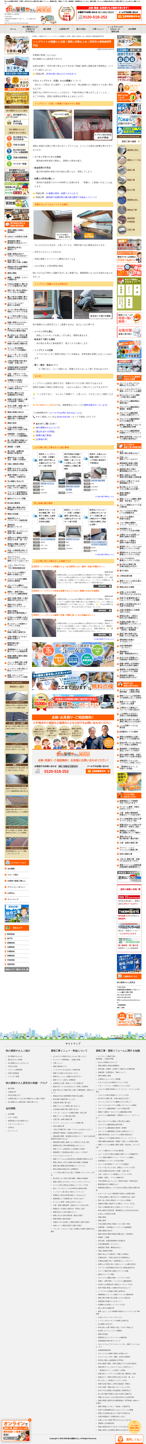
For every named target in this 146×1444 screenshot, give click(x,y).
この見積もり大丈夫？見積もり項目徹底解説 (129, 715)
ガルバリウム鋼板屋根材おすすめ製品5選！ (130, 420)
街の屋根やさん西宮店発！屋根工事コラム (23, 1102)
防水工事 (131, 190)
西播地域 (10, 956)
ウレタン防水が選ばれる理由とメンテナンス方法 (17, 310)
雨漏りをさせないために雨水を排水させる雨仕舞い (116, 1397)
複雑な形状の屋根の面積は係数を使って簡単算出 (115, 1234)
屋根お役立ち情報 (127, 587)
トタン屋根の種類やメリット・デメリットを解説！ (116, 1157)
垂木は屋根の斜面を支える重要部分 (66, 1169)
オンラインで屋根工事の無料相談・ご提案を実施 (130, 691)
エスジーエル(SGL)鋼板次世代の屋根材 (17, 580)
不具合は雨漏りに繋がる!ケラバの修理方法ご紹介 (17, 285)
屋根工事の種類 (129, 141)
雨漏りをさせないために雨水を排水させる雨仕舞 (17, 469)
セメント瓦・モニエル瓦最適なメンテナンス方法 (17, 355)
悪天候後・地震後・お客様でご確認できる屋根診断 (116, 1069)
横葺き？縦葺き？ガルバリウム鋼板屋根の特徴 (130, 426)
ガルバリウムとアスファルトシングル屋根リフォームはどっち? (18, 559)
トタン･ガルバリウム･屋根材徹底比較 (16, 566)
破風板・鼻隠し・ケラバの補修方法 (111, 1177)
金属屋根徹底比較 (104, 1350)
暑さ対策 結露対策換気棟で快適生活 (15, 452)
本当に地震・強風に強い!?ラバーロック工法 (114, 1387)
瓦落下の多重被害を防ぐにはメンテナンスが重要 (130, 599)
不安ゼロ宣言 (13, 1066)
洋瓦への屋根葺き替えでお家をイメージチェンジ (17, 551)
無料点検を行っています (95, 405)
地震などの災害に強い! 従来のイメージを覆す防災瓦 (117, 1264)
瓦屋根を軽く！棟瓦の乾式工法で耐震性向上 (114, 1257)
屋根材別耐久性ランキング (14, 526)
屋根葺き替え (133, 150)
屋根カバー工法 (134, 160)
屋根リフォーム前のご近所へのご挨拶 (128, 703)
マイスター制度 (13, 1076)
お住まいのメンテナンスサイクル (110, 1317)
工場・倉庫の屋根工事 (129, 843)
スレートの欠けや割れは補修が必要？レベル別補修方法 (118, 1154)
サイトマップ (12, 899)
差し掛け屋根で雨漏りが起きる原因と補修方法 (115, 1394)
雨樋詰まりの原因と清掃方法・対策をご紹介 (69, 1209)
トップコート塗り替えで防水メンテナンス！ (17, 670)
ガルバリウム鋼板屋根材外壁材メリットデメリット (130, 432)
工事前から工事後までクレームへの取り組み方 (130, 709)
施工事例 (47, 29)
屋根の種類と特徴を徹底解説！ (15, 231)
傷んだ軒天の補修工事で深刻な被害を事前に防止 (17, 298)
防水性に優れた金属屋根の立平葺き (111, 1360)
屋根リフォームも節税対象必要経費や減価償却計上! (130, 866)
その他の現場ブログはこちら (103, 639)
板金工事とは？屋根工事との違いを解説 (17, 261)
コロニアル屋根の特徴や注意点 (127, 518)
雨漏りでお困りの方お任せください (66, 1073)
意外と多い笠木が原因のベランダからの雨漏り (17, 291)
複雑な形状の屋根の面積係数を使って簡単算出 (17, 418)
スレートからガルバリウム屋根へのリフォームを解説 (130, 390)
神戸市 (10, 938)
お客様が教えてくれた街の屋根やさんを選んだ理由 (26, 1098)
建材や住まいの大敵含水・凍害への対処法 (16, 459)
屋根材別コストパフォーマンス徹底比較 (17, 519)
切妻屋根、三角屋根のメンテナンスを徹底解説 (17, 435)
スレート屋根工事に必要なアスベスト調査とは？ (17, 663)
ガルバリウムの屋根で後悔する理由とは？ (16, 573)
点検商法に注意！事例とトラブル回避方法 (68, 1083)
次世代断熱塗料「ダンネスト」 (126, 647)
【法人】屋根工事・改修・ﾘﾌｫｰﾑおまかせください (130, 860)
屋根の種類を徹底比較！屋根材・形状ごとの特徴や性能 (118, 1141)
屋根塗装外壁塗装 (131, 220)
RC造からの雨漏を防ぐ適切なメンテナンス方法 (115, 1284)
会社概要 (132, 29)
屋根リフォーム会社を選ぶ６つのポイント (130, 582)
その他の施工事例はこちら (104, 496)
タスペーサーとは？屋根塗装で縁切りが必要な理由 (116, 1193)
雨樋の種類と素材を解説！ (62, 1219)
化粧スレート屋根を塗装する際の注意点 (128, 541)
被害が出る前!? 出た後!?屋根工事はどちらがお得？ (130, 721)
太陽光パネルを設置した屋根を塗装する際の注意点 (71, 1222)
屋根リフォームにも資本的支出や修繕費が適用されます (73, 1159)
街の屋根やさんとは (15, 1056)
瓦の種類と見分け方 (15, 481)
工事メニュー (98, 29)
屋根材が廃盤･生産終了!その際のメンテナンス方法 (116, 1204)
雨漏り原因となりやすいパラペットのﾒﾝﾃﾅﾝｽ (17, 323)
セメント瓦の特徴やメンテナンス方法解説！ (17, 349)
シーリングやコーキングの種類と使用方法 (17, 387)
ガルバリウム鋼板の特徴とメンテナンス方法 (17, 586)
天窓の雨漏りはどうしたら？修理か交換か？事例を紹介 (118, 1181)
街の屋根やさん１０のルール (18, 1063)
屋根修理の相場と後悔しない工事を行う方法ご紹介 (71, 1142)
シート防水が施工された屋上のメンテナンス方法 (17, 317)
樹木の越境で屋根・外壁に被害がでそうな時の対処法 (130, 756)
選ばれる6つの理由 (45, 431)
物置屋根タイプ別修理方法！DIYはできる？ (129, 802)
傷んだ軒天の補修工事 (106, 1308)
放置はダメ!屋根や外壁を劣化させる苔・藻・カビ (17, 539)
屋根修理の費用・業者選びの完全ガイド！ (17, 242)
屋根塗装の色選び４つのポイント (127, 641)
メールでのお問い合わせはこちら (65, 413)
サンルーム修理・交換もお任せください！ (130, 808)
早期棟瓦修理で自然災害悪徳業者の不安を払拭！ (17, 368)
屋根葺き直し (133, 200)
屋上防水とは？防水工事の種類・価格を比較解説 (17, 336)
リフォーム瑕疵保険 (15, 1070)
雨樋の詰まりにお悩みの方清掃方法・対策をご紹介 (130, 826)
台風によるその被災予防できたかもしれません (130, 593)
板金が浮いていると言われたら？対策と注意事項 (130, 744)
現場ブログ (43, 36)
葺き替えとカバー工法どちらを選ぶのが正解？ (130, 488)
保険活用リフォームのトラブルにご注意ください (130, 761)
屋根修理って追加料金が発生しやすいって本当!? (130, 750)
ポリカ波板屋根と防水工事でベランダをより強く (130, 820)
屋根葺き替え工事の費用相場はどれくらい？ (130, 470)
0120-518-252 (63, 417)
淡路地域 (10, 964)
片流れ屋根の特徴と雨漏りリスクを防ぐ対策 (17, 428)
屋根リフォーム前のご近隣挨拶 (64, 1080)
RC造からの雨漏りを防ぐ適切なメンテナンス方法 (17, 618)
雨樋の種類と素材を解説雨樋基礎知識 (17, 657)
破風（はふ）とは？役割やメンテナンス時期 (17, 676)
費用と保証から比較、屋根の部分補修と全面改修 (130, 476)
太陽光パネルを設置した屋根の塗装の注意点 (130, 536)
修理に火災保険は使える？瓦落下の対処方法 (130, 605)
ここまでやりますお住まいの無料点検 (115, 29)
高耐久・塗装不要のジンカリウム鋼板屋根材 (17, 593)
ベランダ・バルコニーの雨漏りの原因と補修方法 (17, 343)
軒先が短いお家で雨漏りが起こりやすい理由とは (17, 487)
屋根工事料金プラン (60, 1066)
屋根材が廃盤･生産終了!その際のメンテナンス (17, 545)
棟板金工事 (132, 210)
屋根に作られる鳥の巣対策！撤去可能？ (130, 838)
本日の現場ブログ (14, 1095)
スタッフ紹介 (12, 875)
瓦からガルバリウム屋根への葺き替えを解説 (130, 396)
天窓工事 (131, 230)
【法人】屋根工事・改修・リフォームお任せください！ (73, 1129)
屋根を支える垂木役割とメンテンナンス (16, 605)
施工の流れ (81, 29)
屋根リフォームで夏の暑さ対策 (64, 1116)
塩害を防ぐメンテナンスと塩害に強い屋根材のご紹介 (117, 1374)
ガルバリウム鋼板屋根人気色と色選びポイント (130, 414)
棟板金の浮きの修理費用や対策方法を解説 (17, 268)
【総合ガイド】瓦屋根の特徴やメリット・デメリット (117, 1138)
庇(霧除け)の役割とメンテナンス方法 (15, 381)
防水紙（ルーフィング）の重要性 (110, 1331)
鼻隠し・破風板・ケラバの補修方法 (17, 278)
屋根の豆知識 (12, 514)
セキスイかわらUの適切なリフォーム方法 (113, 1082)
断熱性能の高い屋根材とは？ (13, 644)
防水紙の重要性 (13, 503)
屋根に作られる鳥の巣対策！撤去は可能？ (68, 1215)
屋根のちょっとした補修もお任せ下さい (67, 1076)
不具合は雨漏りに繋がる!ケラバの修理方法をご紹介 (116, 1197)
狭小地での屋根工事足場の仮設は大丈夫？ (129, 565)
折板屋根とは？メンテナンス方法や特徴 (130, 530)
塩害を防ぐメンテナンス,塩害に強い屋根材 (17, 532)
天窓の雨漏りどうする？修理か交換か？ (17, 638)
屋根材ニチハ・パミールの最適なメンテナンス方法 (130, 547)
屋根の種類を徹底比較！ (125, 494)
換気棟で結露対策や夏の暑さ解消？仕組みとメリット (71, 197)
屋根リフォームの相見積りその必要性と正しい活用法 (130, 697)
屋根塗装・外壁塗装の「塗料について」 (112, 1072)
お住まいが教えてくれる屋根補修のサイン (130, 482)
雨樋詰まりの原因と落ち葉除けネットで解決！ (130, 832)
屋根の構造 (12, 273)
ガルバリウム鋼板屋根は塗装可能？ (130, 402)
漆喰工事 (131, 170)
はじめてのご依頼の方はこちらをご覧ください (70, 1056)
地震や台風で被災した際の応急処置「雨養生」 (17, 400)
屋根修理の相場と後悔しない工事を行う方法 (129, 464)
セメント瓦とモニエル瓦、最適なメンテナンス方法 (116, 1167)
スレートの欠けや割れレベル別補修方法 (129, 512)
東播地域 (10, 943)
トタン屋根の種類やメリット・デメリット (129, 524)
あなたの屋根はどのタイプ (107, 1062)
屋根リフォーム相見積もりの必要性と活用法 (69, 1149)
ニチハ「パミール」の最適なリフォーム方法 (114, 1086)
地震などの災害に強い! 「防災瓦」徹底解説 (129, 629)
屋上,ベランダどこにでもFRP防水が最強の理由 (17, 330)
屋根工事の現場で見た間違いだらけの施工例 (129, 635)
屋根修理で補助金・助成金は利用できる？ (129, 676)
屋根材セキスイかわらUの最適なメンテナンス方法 (130, 553)
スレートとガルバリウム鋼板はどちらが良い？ (130, 384)
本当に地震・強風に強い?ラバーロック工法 (18, 407)
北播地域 (10, 947)
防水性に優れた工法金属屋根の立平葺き (15, 394)
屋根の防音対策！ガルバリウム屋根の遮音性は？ (130, 438)
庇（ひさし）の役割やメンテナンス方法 (17, 625)
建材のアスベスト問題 (16, 499)
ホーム (13, 29)
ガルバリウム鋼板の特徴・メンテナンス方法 (114, 1278)
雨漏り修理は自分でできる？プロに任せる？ (17, 255)
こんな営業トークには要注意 (129, 726)
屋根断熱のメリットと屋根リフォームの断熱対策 (17, 650)
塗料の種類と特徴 (128, 889)
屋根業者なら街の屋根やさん (18, 1121)
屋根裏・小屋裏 (13, 447)
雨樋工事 (131, 180)
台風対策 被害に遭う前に (62, 1102)
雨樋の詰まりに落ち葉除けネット (65, 1212)
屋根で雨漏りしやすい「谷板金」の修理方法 (16, 476)
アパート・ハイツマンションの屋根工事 (129, 849)
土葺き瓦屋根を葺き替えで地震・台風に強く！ (17, 362)
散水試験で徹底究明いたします (64, 1099)
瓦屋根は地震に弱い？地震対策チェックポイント (130, 623)
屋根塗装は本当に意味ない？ (14, 248)
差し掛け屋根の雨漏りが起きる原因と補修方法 (17, 441)
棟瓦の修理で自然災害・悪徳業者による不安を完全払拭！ (119, 1210)
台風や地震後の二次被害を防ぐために (130, 611)
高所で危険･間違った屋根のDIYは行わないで (114, 1288)
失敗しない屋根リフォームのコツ (129, 458)
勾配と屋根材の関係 (15, 464)
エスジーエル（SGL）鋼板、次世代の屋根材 (114, 1357)
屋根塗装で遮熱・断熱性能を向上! (129, 653)
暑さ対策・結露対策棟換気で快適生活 (111, 1241)
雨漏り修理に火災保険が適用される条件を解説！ (130, 664)
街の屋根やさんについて (47, 427)
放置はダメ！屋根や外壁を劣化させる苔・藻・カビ (116, 1377)
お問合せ (11, 893)
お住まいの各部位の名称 (17, 237)
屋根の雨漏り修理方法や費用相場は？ (17, 612)
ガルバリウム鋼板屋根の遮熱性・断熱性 (130, 408)
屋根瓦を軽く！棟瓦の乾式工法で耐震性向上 (129, 617)
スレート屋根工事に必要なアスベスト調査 (113, 1271)
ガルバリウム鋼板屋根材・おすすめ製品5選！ (114, 1108)
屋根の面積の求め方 (15, 412)
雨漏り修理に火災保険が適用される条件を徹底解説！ (117, 1430)
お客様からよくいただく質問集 (109, 1079)
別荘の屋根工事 (126, 854)
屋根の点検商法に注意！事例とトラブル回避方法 (130, 738)
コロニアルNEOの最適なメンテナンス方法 (130, 559)
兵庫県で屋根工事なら (16, 881)
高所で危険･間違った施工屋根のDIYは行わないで (17, 599)
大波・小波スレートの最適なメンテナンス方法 (17, 375)
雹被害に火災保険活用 (106, 1423)
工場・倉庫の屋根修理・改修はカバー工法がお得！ (130, 814)
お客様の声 (64, 29)
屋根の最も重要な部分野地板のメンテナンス (16, 508)
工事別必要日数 (126, 576)
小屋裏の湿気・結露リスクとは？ (62, 193)
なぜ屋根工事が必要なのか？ (130, 452)
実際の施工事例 (43, 435)
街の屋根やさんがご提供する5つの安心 (30, 29)
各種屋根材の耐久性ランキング (109, 1341)
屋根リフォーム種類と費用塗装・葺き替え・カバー (130, 500)
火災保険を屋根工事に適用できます (66, 1109)
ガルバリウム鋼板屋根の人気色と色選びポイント (115, 1131)
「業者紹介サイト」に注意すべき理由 (129, 767)
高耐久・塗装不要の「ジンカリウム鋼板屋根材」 (115, 1281)
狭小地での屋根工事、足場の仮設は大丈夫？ (114, 1098)
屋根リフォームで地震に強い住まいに (66, 1106)
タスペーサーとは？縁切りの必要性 (15, 304)
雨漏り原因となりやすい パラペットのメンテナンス (71, 1182)
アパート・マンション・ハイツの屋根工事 (68, 1123)
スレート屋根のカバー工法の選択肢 (130, 506)
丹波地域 (10, 960)
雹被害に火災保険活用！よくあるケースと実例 (130, 670)
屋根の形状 (12, 423)
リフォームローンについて (62, 1156)
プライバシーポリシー (16, 887)
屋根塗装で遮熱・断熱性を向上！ (110, 1247)
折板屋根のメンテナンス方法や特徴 (111, 1161)
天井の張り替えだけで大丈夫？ (61, 74)
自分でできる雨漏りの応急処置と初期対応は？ (130, 658)
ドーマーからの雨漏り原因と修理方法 (16, 631)
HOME (34, 36)
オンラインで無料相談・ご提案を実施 (66, 1060)
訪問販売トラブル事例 (129, 732)
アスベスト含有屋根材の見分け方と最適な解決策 (17, 493)
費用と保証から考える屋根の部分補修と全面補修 (70, 1162)
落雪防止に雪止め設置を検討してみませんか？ (70, 1195)
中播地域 (10, 951)
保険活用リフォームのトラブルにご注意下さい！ (115, 1367)
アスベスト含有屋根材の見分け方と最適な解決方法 (116, 1268)
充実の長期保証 (13, 1073)
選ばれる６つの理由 (15, 1060)
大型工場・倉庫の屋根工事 (62, 1119)
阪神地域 (10, 934)
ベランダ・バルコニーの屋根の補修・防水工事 (70, 1113)
